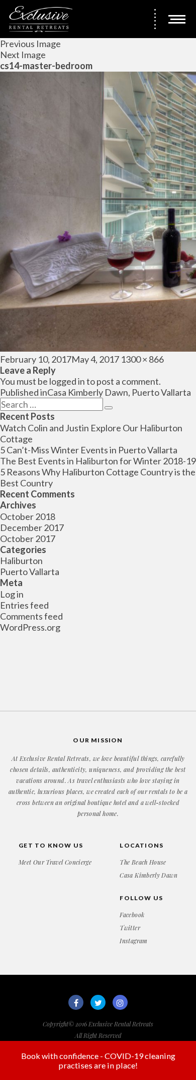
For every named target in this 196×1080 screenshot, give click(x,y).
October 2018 (27, 516)
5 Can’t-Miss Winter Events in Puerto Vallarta (88, 449)
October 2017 (27, 538)
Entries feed (24, 605)
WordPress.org (30, 627)
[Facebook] (75, 1002)
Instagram (133, 941)
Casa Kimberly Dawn (148, 875)
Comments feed (31, 616)
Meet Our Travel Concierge (55, 862)
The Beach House (143, 862)
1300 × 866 (142, 359)
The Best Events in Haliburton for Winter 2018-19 (98, 460)
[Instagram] (120, 1002)
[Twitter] (98, 1002)
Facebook (132, 915)
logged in (67, 381)
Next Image (23, 54)
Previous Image (30, 43)
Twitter (130, 928)
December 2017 (32, 527)
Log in (12, 594)
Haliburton (21, 560)
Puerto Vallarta (29, 571)
